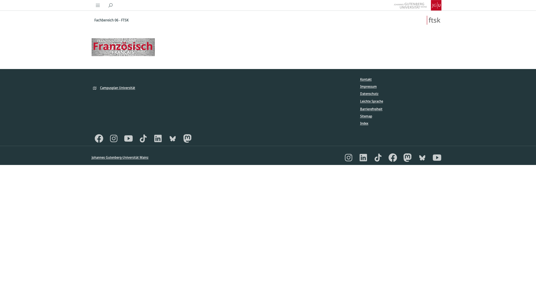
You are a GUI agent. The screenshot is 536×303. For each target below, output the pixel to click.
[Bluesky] (172, 138)
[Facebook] (99, 138)
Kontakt (366, 79)
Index (364, 123)
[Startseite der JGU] (417, 5)
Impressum (368, 86)
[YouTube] (128, 138)
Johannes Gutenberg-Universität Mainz (120, 157)
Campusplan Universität (117, 87)
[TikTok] (143, 138)
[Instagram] (114, 138)
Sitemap (366, 116)
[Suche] (110, 5)
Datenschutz (369, 93)
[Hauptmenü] (98, 5)
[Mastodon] (187, 138)
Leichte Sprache (371, 101)
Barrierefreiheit (371, 109)
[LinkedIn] (158, 138)
